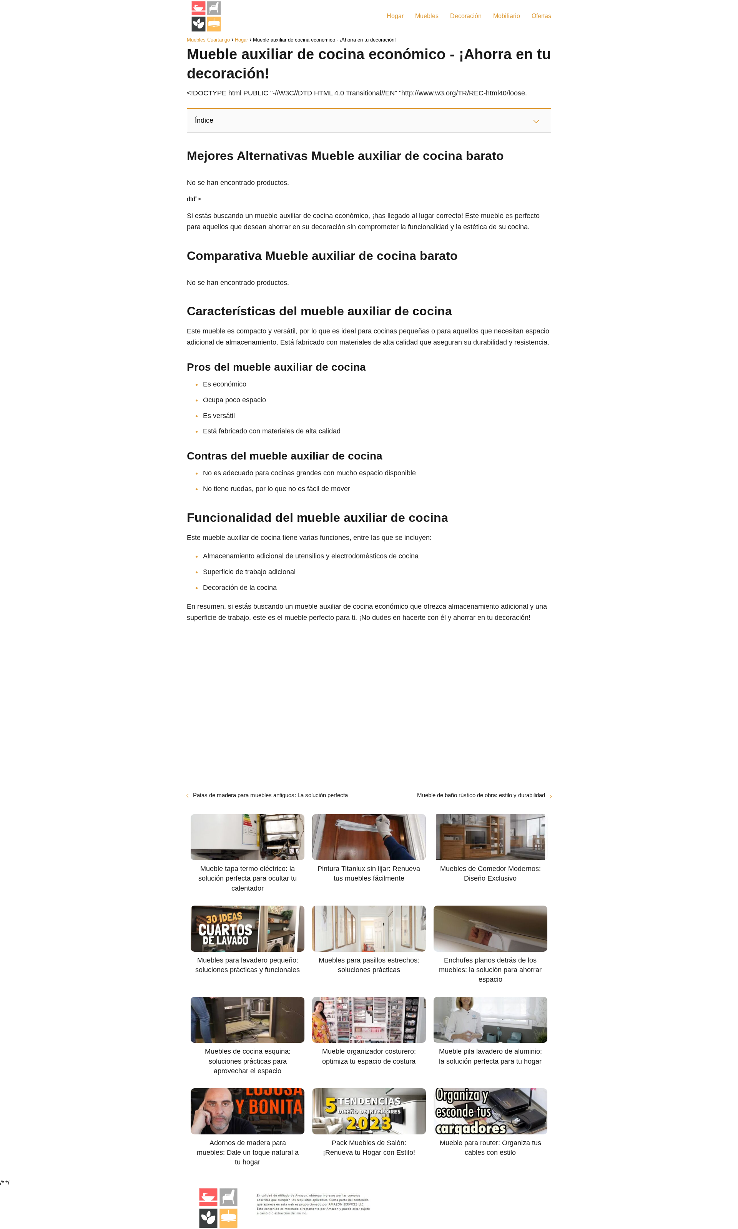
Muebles (427, 16)
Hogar (395, 16)
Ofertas (541, 16)
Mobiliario (506, 16)
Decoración (466, 16)
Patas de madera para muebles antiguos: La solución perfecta (270, 795)
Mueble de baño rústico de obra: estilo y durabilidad (481, 795)
